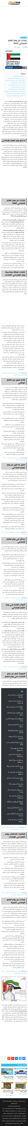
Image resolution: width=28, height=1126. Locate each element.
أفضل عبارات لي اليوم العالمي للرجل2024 (8, 1077)
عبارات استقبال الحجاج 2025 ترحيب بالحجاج (22, 1077)
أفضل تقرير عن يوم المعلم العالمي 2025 (21, 1091)
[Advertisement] (14, 21)
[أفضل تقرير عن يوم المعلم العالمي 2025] (21, 1085)
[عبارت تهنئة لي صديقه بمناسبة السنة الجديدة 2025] (7, 1085)
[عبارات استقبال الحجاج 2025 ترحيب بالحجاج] (21, 1071)
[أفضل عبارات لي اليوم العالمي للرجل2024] (7, 1071)
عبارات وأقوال (23, 37)
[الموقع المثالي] (14, 3)
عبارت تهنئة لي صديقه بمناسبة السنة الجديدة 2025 (8, 1091)
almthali (24, 47)
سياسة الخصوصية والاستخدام (14, 1106)
